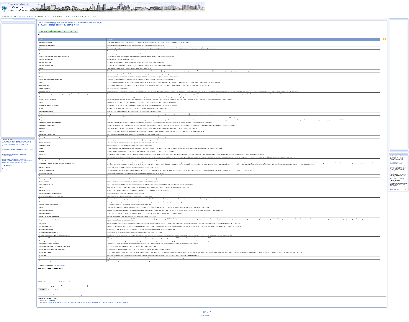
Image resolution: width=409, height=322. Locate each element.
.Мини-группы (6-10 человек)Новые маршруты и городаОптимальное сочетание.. (17, 160)
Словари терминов (47, 300)
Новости (15, 16)
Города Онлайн (204, 315)
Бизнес (31, 16)
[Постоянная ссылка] (59, 265)
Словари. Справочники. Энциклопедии (89, 22)
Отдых (84, 16)
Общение (93, 16)
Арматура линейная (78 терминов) (59, 302)
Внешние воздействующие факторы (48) (115, 302)
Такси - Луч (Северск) (399, 178)
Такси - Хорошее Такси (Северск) (397, 163)
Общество (40, 16)
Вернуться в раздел (62, 295)
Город (23, 16)
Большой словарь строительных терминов (59, 25)
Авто (69, 16)
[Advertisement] (18, 80)
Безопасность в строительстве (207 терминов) (86, 302)
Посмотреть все (6, 169)
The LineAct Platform (404, 321)
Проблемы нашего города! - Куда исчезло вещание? (397, 186)
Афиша (76, 16)
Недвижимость (59, 16)
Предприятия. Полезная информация (63, 22)
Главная (6, 16)
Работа (49, 16)
